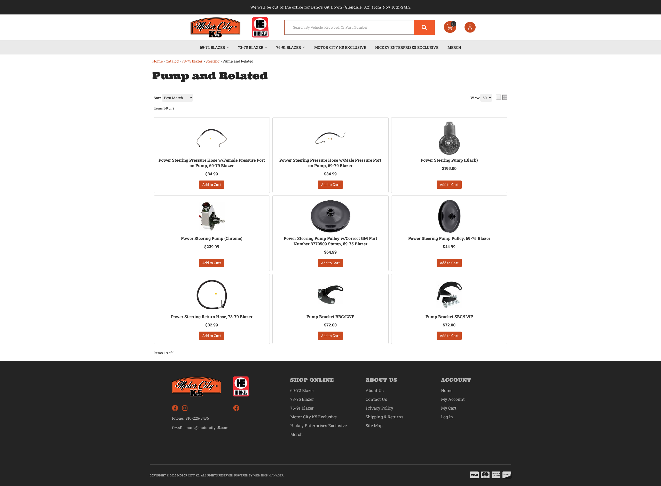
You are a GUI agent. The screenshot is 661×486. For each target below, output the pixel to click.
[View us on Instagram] (184, 408)
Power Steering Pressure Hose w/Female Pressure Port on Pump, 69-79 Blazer (212, 163)
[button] (359, 27)
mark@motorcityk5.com (207, 427)
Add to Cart (211, 184)
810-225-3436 (197, 418)
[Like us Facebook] (175, 408)
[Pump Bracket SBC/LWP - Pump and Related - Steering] (449, 294)
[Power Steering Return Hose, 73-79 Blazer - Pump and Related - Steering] (212, 294)
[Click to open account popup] (470, 27)
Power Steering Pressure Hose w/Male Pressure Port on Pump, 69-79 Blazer (330, 163)
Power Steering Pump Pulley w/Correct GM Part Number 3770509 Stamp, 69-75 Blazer (330, 241)
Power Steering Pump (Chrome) (211, 238)
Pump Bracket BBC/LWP (330, 316)
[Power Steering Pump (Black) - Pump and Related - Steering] (449, 138)
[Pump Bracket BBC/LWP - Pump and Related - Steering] (330, 294)
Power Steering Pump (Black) (449, 160)
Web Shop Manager (268, 475)
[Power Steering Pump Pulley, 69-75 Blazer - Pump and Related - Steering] (449, 216)
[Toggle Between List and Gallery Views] (501, 97)
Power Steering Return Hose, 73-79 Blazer (212, 316)
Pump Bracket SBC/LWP (449, 316)
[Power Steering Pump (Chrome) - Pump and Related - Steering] (212, 216)
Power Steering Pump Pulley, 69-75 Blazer (449, 238)
